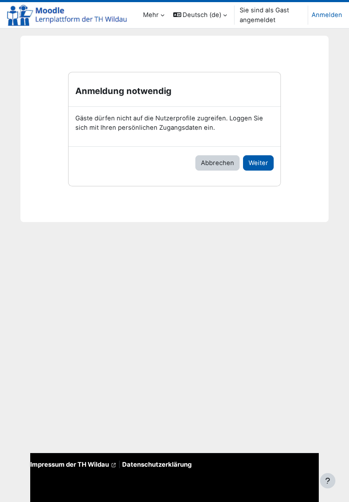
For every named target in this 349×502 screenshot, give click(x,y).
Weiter (258, 163)
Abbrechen (217, 163)
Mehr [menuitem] (151, 15)
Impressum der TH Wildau (69, 464)
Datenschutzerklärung (157, 464)
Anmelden (327, 15)
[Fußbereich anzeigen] (327, 480)
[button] (200, 15)
